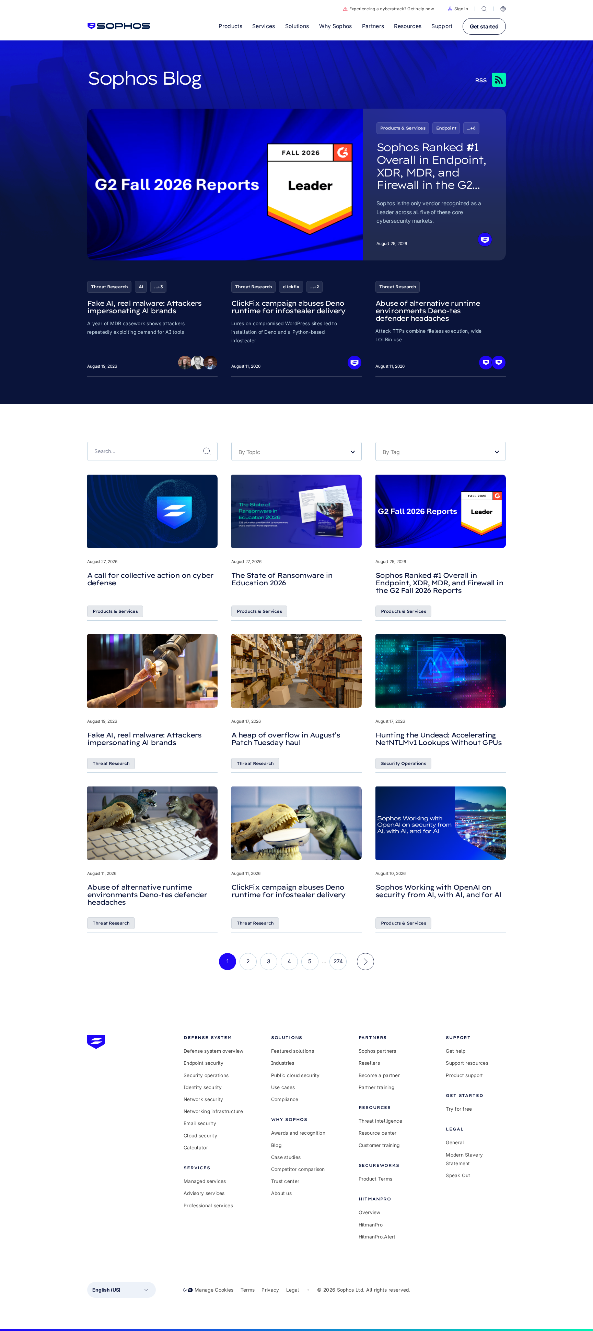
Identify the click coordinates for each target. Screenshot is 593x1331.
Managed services (205, 1181)
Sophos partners (377, 1051)
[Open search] (484, 9)
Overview (370, 1212)
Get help (455, 1051)
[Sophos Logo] (119, 26)
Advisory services (204, 1193)
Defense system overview (213, 1051)
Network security (203, 1099)
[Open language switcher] (503, 9)
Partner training (376, 1087)
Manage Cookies (214, 1290)
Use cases (283, 1087)
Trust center (285, 1181)
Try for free (459, 1109)
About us (281, 1193)
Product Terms (376, 1179)
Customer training (379, 1145)
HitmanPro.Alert (377, 1237)
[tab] (214, 1037)
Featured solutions (292, 1051)
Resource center (378, 1133)
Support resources (467, 1063)
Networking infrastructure (213, 1111)
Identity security (203, 1087)
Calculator (196, 1147)
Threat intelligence (380, 1121)
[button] (458, 9)
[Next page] (365, 961)
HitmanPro (371, 1225)
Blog (276, 1145)
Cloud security (200, 1135)
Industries (282, 1063)
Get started (484, 26)
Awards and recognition (298, 1133)
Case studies (286, 1157)
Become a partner (379, 1075)
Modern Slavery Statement (464, 1159)
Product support (464, 1075)
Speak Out (458, 1175)
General (455, 1142)
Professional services (208, 1205)
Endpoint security (204, 1063)
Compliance (285, 1099)
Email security (200, 1123)
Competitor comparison (298, 1169)
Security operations (206, 1075)
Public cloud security (295, 1075)
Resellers (369, 1063)
